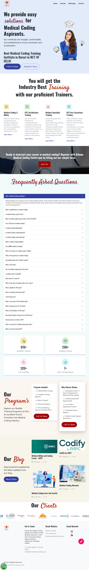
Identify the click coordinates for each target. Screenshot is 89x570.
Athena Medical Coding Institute (15, 565)
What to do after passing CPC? (14, 329)
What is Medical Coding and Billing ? (15, 196)
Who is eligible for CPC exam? (14, 288)
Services (63, 3)
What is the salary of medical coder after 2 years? (19, 283)
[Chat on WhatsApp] (4, 566)
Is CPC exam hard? (11, 297)
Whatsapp (72, 3)
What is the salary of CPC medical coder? (17, 301)
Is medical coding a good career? (14, 214)
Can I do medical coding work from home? (17, 269)
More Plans (11, 479)
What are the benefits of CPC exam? (15, 311)
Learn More (8, 135)
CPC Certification (51, 533)
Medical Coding (51, 531)
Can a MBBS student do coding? (14, 246)
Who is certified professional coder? (15, 292)
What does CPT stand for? (13, 278)
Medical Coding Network (69, 485)
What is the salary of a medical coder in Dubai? (18, 251)
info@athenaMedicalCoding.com (35, 552)
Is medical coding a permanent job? (15, 237)
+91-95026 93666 (30, 547)
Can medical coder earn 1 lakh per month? (17, 260)
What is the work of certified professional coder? (19, 324)
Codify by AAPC (65, 452)
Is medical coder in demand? (13, 274)
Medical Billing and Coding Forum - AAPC (42, 457)
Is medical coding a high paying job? (15, 233)
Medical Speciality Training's (55, 536)
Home (55, 3)
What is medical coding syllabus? (15, 242)
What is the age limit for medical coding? (17, 255)
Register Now (30, 66)
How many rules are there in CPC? (15, 320)
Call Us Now (12, 66)
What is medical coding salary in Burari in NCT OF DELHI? (21, 219)
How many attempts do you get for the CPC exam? (19, 315)
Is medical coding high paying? (14, 228)
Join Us (44, 164)
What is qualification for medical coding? (17, 210)
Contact (81, 3)
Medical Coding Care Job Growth (44, 493)
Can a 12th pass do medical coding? (15, 223)
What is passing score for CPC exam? (16, 306)
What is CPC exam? (11, 265)
